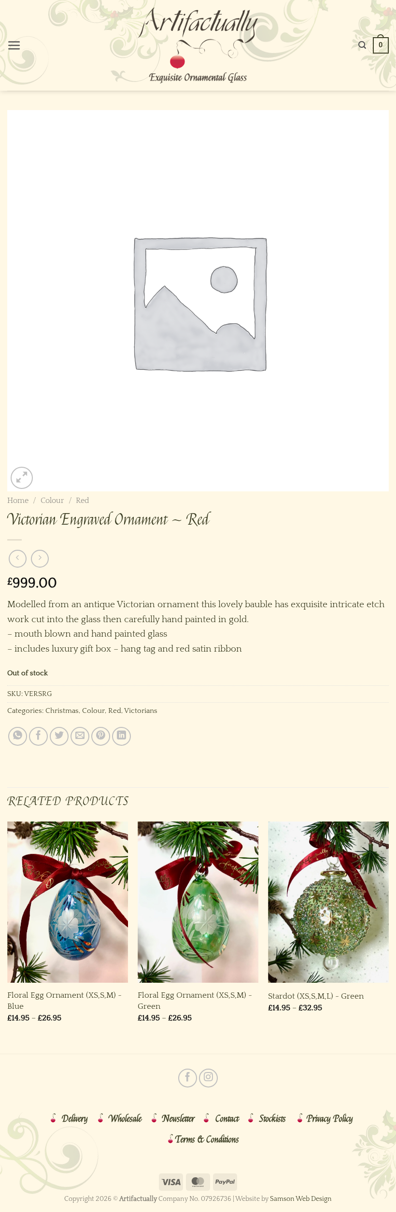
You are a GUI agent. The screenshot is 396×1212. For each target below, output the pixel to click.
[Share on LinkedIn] (121, 736)
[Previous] (7, 937)
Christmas (62, 711)
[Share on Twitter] (59, 736)
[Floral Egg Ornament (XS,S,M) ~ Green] (198, 902)
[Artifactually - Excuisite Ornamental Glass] (198, 45)
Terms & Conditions (207, 1139)
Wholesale (125, 1119)
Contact (227, 1119)
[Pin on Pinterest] (100, 736)
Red (82, 500)
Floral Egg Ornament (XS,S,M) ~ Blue (64, 1000)
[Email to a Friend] (80, 736)
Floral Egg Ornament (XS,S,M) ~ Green (195, 1000)
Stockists (272, 1119)
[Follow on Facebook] (187, 1078)
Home (17, 500)
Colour (52, 500)
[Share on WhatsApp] (17, 736)
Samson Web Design (301, 1199)
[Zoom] (22, 478)
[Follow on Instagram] (208, 1078)
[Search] (362, 45)
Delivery (75, 1119)
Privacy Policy (330, 1119)
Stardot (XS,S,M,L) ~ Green (316, 996)
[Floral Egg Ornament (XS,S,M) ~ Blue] (67, 902)
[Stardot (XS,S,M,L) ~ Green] (328, 902)
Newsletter (178, 1119)
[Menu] (14, 45)
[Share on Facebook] (38, 736)
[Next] (388, 937)
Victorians (140, 711)
